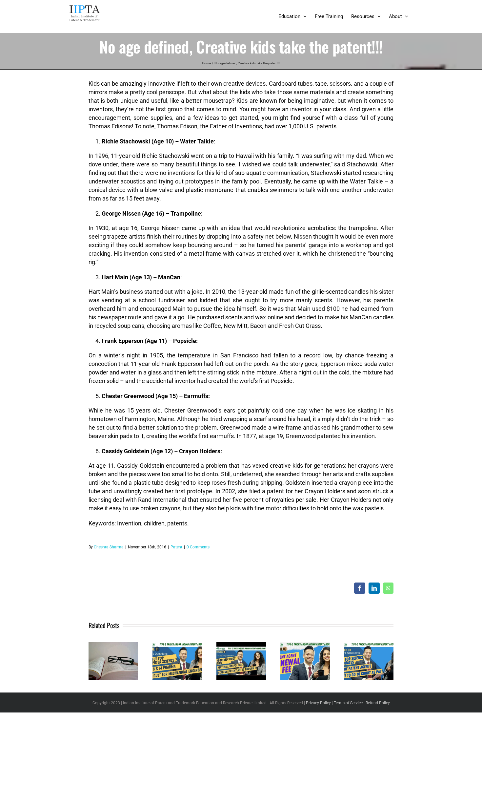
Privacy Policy (318, 703)
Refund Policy (378, 703)
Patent (176, 547)
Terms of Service (348, 703)
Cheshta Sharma (109, 547)
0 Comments (198, 547)
